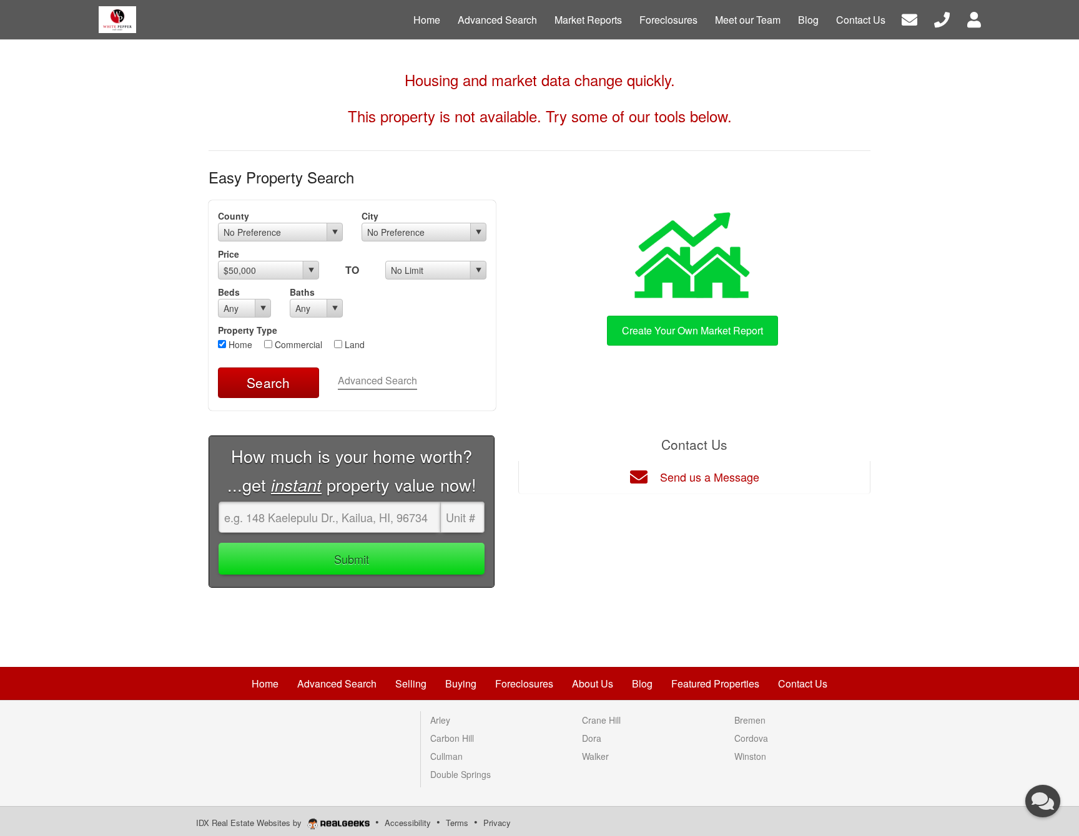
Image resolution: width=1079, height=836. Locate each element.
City (370, 216)
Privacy (497, 823)
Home (239, 344)
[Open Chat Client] (1042, 801)
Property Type (247, 330)
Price (228, 254)
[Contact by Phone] (942, 18)
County (233, 216)
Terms (457, 823)
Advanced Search (377, 380)
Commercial (297, 344)
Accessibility (408, 823)
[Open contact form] (909, 18)
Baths (302, 292)
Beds (229, 292)
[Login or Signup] (974, 18)
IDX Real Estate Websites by (250, 823)
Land (353, 344)
